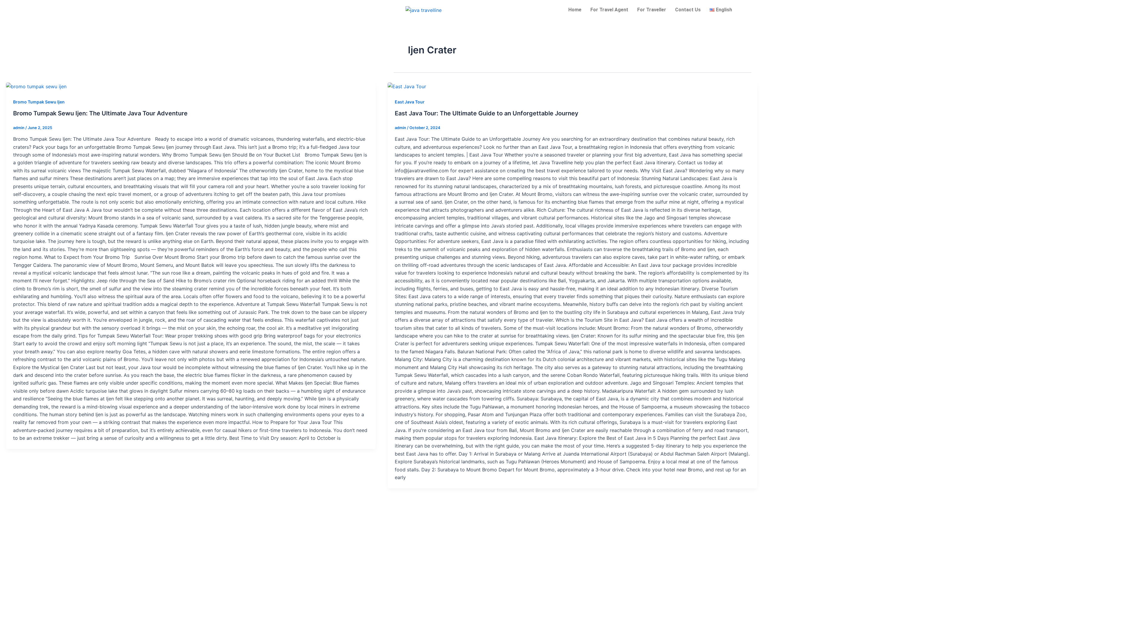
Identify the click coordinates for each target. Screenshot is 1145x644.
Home (574, 10)
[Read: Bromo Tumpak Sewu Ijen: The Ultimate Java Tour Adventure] (36, 86)
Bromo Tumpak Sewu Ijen (39, 101)
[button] (722, 10)
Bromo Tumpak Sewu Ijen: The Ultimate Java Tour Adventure (100, 113)
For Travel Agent (609, 10)
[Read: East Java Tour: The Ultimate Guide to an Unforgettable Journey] (407, 86)
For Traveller (651, 10)
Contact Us (688, 10)
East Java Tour (410, 101)
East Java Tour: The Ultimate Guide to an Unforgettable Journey (486, 113)
